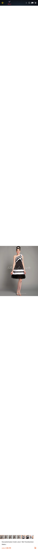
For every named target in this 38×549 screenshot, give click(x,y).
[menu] (26, 3)
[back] (2, 2)
